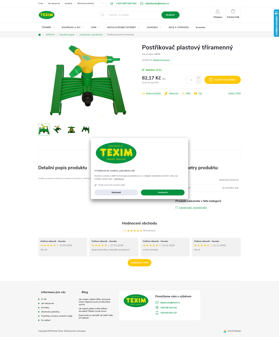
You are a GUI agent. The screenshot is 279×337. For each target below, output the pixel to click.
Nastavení (116, 192)
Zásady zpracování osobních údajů (111, 185)
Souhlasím (163, 192)
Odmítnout (119, 179)
